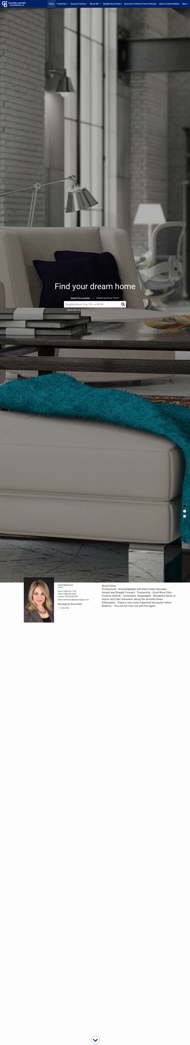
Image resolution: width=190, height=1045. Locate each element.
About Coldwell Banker (169, 4)
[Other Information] (184, 516)
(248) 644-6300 (69, 594)
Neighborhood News (112, 4)
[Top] (184, 506)
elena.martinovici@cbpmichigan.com (73, 600)
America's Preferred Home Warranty (140, 4)
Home (51, 4)
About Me (95, 5)
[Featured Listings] (184, 511)
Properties (63, 5)
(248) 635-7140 (69, 591)
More (185, 5)
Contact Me (64, 608)
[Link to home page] (15, 4)
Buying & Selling (79, 5)
